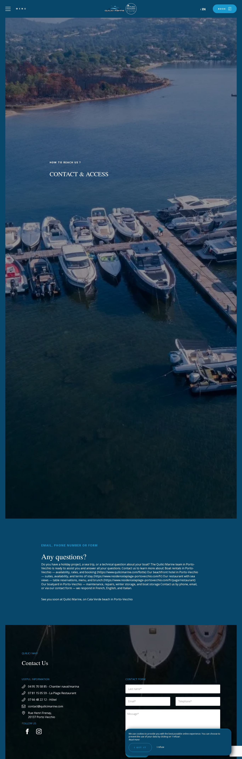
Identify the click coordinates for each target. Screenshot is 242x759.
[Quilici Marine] (121, 9)
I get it (140, 747)
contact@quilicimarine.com (45, 706)
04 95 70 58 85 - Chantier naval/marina (53, 686)
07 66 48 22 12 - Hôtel (42, 700)
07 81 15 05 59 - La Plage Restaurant (52, 693)
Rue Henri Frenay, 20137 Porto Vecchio (41, 715)
